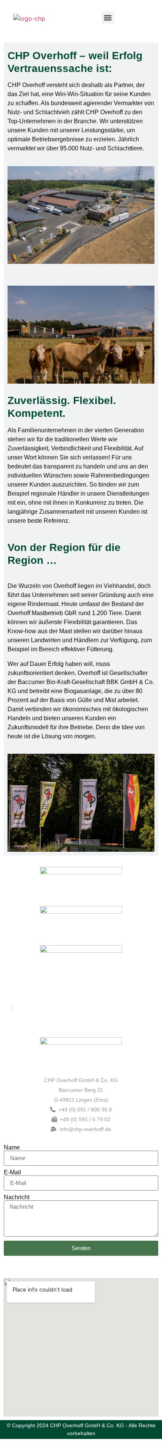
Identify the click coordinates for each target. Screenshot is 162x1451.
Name (12, 1148)
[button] (108, 17)
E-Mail (12, 1172)
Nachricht (16, 1197)
